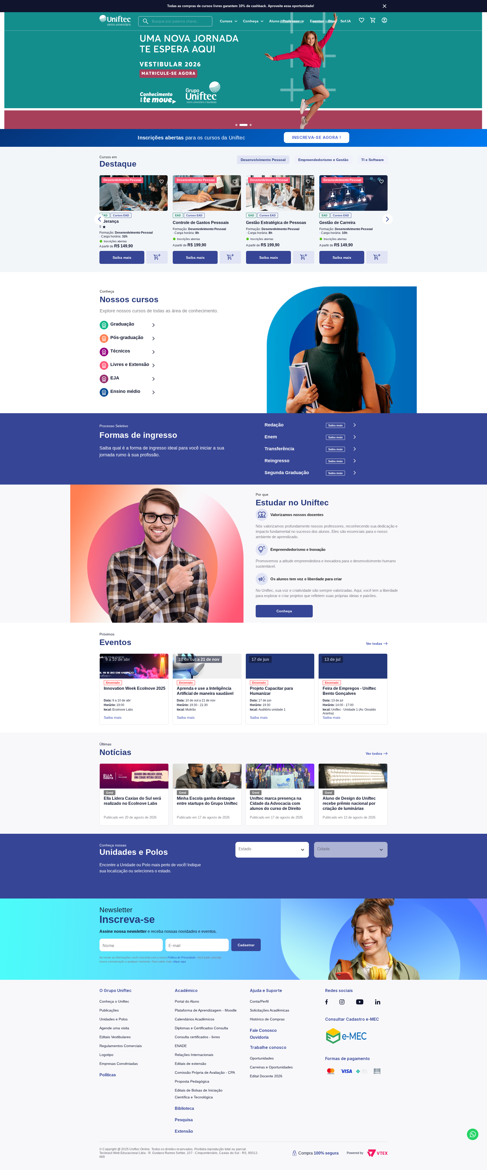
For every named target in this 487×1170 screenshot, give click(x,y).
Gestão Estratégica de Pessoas (276, 222)
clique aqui (179, 961)
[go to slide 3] (251, 125)
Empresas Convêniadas (118, 1064)
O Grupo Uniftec (115, 990)
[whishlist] (162, 182)
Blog (332, 21)
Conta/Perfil (259, 1001)
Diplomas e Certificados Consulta (201, 1028)
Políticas (107, 1075)
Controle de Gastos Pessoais (201, 222)
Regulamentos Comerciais (120, 1046)
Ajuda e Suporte (266, 990)
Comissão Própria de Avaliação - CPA (205, 1072)
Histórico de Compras (267, 1019)
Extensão (184, 1131)
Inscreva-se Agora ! (316, 137)
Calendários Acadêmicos (194, 1019)
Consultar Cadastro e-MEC (352, 1019)
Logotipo (106, 1055)
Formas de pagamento (347, 1058)
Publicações (109, 1010)
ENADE (181, 1046)
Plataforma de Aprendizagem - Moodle (206, 1010)
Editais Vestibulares (115, 1037)
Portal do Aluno (187, 1001)
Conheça (284, 611)
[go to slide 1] (236, 125)
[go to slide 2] (243, 125)
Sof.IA (345, 21)
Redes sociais (339, 990)
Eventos (317, 21)
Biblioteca (184, 1108)
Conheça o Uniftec (114, 1001)
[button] (267, 849)
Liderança (109, 221)
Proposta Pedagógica (192, 1081)
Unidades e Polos (113, 1019)
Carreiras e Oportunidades (271, 1067)
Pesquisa (184, 1120)
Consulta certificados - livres (197, 1037)
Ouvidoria (259, 1037)
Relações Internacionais (194, 1055)
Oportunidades (262, 1058)
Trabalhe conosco (268, 1047)
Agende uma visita (114, 1028)
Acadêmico (186, 990)
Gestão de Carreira (337, 222)
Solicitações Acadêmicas (269, 1010)
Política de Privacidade (182, 957)
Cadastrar (246, 945)
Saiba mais (122, 257)
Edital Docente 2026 (266, 1076)
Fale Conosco (263, 1030)
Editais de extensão (190, 1064)
